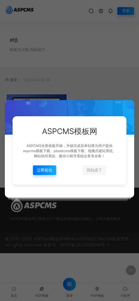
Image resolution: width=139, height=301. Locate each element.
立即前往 (44, 170)
